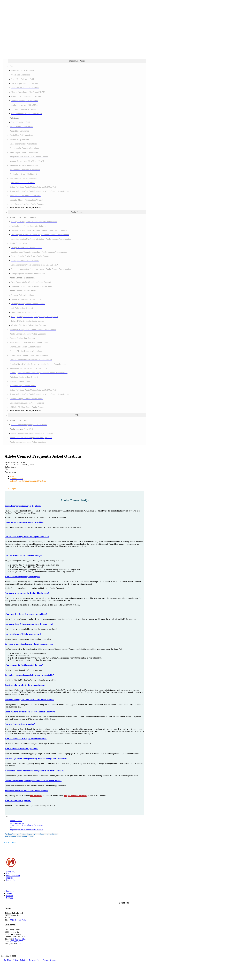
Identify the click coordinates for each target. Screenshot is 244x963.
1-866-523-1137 (19, 939)
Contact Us (10, 880)
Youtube (9, 898)
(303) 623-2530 (16, 941)
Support (9, 878)
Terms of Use (34, 960)
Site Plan (7, 960)
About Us (10, 871)
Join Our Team (12, 873)
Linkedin (9, 895)
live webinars (36, 796)
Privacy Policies (19, 960)
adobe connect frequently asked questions (26, 825)
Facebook (10, 891)
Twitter (9, 893)
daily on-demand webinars (75, 796)
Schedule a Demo (13, 875)
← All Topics (11, 489)
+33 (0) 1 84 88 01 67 (17, 920)
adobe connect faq (17, 823)
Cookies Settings (49, 960)
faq (11, 827)
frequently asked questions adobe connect (26, 830)
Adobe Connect (16, 821)
